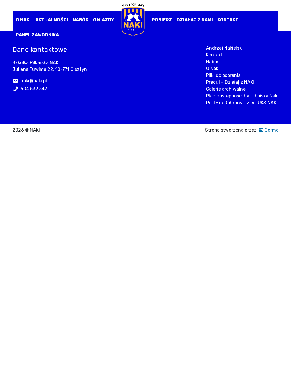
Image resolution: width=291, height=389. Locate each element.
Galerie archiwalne (226, 89)
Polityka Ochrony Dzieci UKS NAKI (241, 102)
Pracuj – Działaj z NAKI (230, 82)
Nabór (81, 19)
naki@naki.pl (33, 80)
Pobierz (162, 19)
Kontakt (227, 19)
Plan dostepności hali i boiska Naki (242, 96)
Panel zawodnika (37, 35)
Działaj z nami (194, 19)
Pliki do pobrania (223, 75)
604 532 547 (33, 88)
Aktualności (51, 19)
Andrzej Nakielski (224, 48)
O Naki (23, 19)
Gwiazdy (103, 19)
